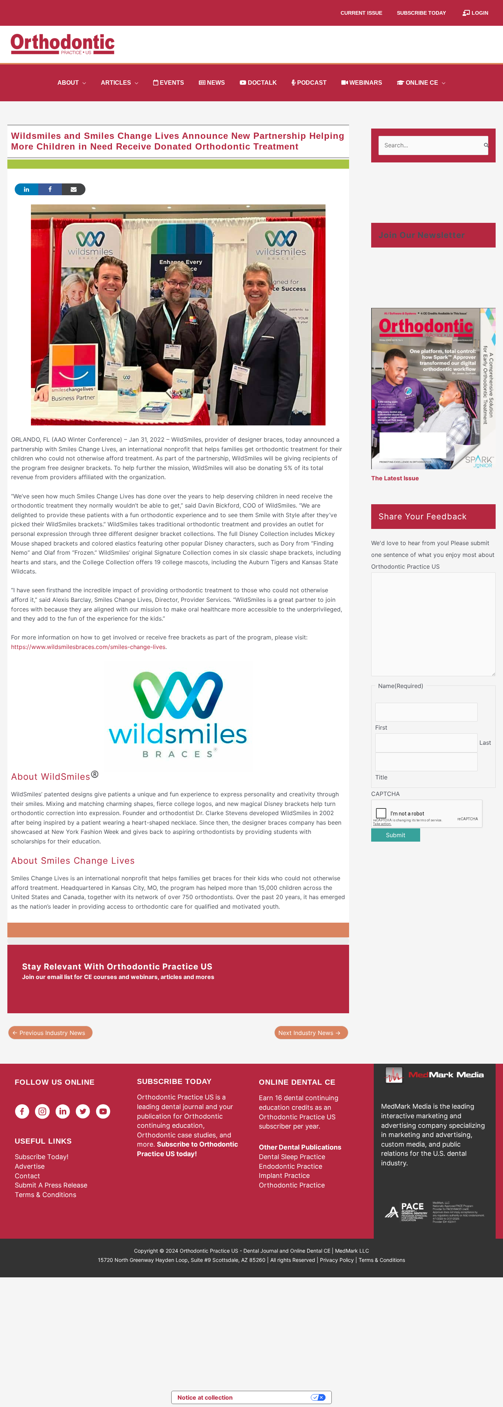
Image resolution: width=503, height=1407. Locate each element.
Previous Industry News (48, 1032)
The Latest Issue (395, 478)
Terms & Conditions (45, 1195)
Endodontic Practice (290, 1166)
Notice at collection (205, 1397)
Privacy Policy (337, 1260)
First (381, 727)
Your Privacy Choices (275, 1397)
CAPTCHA (385, 793)
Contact (27, 1176)
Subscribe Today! (41, 1157)
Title (381, 777)
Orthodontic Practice (292, 1185)
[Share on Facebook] (50, 189)
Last (485, 742)
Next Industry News (309, 1032)
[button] (82, 83)
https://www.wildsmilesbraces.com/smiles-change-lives (88, 646)
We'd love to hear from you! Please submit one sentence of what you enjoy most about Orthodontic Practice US (433, 554)
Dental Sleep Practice (292, 1157)
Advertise (30, 1166)
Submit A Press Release (51, 1185)
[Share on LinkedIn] (26, 189)
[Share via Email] (73, 189)
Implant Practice (284, 1175)
